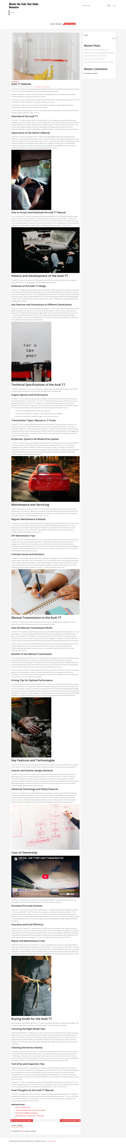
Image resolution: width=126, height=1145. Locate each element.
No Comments (46, 87)
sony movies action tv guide (22, 1120)
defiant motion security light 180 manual (96, 50)
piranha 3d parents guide (69, 1120)
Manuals (58, 24)
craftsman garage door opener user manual (31, 1110)
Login (114, 5)
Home (52, 24)
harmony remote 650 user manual (94, 59)
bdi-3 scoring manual (23, 1107)
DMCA (12, 12)
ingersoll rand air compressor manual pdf (30, 1115)
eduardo (38, 87)
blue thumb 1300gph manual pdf (27, 1113)
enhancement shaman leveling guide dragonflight (99, 53)
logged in (22, 1131)
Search (86, 35)
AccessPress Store (51, 1141)
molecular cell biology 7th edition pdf (95, 56)
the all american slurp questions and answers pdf (98, 62)
